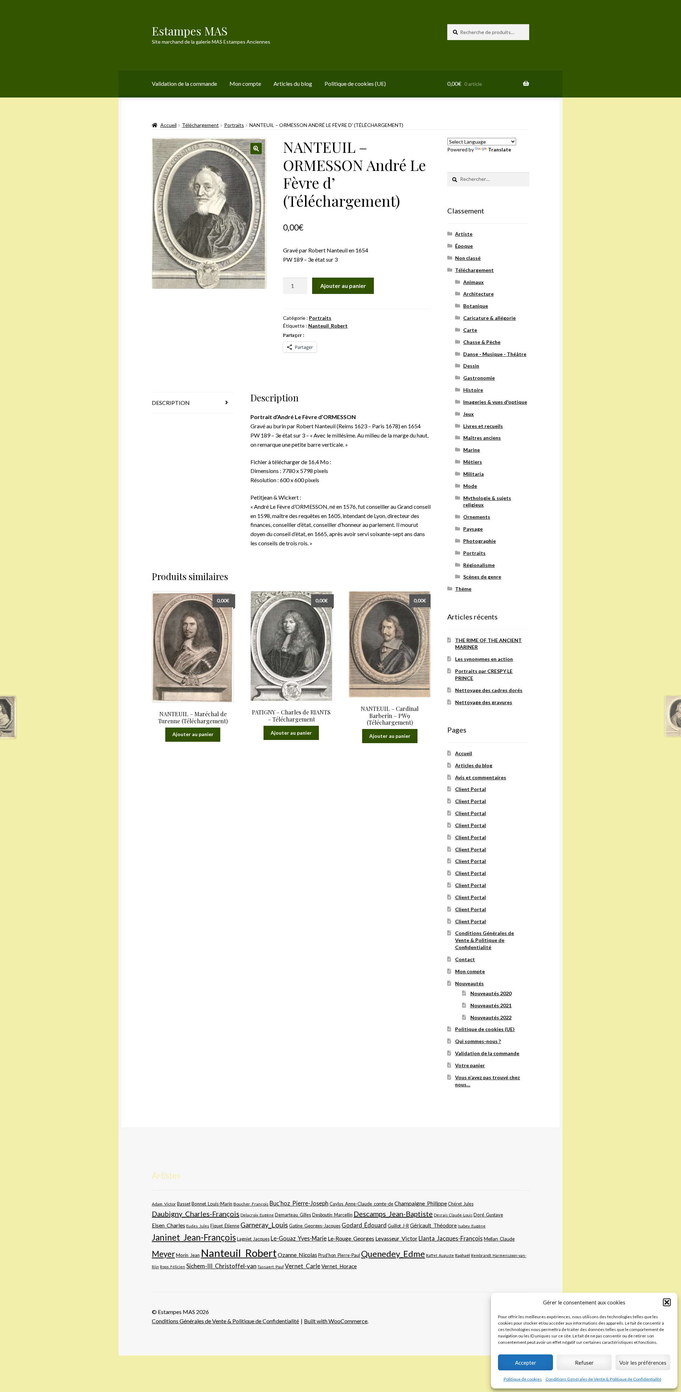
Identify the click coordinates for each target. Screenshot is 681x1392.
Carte (470, 330)
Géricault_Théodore (433, 1225)
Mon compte (245, 83)
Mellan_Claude (499, 1239)
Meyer (163, 1254)
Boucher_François (250, 1204)
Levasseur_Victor (396, 1238)
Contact (465, 959)
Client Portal (470, 789)
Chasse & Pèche (481, 342)
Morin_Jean (188, 1255)
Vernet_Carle (302, 1266)
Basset (183, 1204)
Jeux (468, 414)
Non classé (468, 258)
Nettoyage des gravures (483, 702)
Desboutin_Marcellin (332, 1215)
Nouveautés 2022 (490, 1017)
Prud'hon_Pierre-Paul (339, 1255)
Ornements (476, 517)
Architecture (478, 294)
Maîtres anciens (482, 438)
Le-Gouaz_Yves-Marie (299, 1238)
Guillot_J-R (398, 1226)
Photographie (479, 541)
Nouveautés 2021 (490, 1005)
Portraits (234, 125)
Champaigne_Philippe (420, 1203)
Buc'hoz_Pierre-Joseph (299, 1203)
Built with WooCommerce (335, 1321)
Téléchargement (200, 125)
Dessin (471, 366)
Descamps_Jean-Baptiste (393, 1213)
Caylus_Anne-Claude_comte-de (361, 1204)
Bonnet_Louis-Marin (212, 1204)
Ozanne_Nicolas (297, 1254)
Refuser (584, 1362)
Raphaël (462, 1255)
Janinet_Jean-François (194, 1237)
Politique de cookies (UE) (355, 83)
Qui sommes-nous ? (478, 1041)
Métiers (472, 462)
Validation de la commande (184, 83)
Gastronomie (479, 378)
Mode (470, 486)
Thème (463, 589)
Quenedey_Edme (393, 1253)
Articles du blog (292, 83)
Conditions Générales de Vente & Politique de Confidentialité (603, 1379)
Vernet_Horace (339, 1266)
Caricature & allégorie (489, 318)
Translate (499, 149)
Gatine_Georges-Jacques (314, 1226)
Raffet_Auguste (440, 1255)
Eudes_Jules (197, 1226)
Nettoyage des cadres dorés (488, 690)
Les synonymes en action (484, 659)
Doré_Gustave (488, 1215)
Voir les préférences (642, 1362)
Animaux (473, 282)
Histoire (473, 390)
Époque (464, 246)
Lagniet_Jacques (253, 1239)
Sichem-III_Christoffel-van (221, 1266)
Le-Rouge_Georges (351, 1238)
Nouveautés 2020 (490, 993)
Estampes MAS (190, 30)
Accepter (525, 1362)
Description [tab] (171, 402)
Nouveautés (469, 983)
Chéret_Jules (461, 1204)
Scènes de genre (482, 577)
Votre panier (470, 1065)
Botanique (475, 306)
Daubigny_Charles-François (195, 1213)
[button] (666, 1302)
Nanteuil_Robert (328, 326)
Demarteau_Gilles (293, 1215)
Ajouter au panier (343, 285)
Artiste (463, 234)
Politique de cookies (523, 1379)
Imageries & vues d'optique (495, 402)
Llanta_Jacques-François (451, 1238)
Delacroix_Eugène (257, 1215)
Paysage (473, 529)
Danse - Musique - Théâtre (494, 354)
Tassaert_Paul (271, 1266)
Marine (471, 450)
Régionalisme (479, 565)
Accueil (168, 125)
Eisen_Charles (168, 1225)
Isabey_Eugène (472, 1226)
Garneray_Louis (264, 1225)
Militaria (473, 474)
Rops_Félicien (172, 1266)
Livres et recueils (483, 426)
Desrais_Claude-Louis (453, 1215)
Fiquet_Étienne (224, 1226)
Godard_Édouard (364, 1225)
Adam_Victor (164, 1203)
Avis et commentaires (480, 777)
